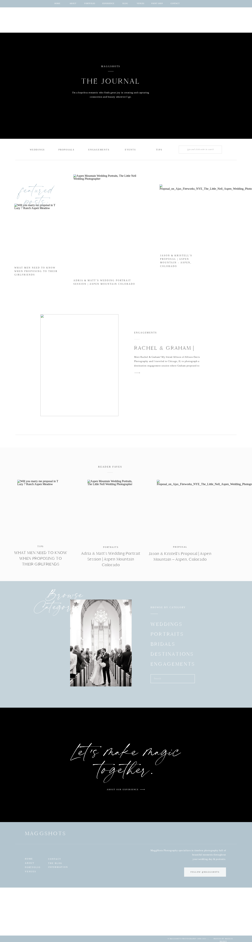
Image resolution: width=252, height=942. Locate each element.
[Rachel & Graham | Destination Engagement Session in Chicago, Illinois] (79, 365)
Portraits (111, 547)
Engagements (145, 332)
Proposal (180, 547)
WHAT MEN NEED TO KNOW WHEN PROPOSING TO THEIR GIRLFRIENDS (36, 271)
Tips (40, 546)
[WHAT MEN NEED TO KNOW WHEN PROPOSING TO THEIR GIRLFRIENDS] (40, 510)
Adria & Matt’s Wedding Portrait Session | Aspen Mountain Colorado (110, 559)
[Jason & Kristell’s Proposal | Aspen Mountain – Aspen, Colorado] (180, 510)
